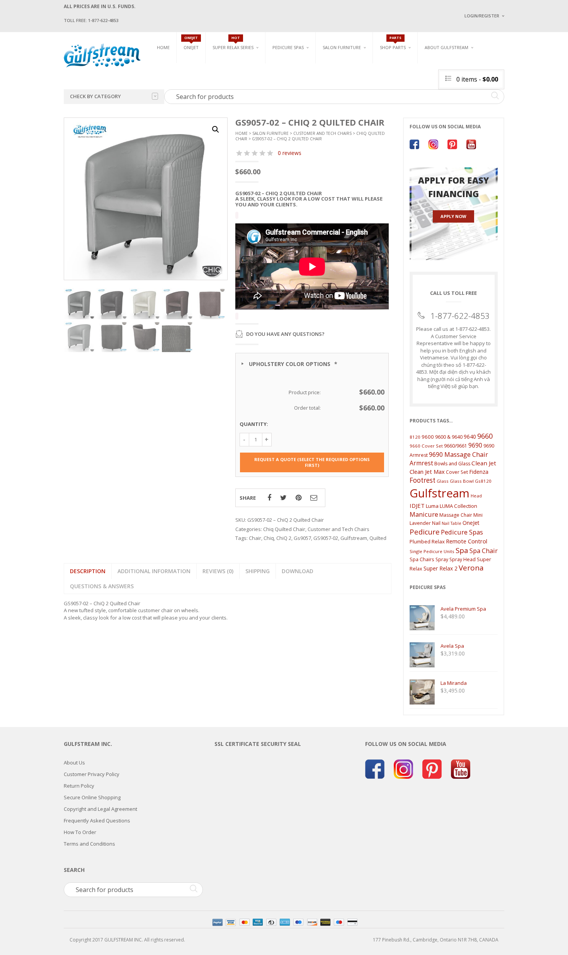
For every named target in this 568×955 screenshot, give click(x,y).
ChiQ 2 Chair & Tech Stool (507, 99)
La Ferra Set (491, 81)
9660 (485, 436)
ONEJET (191, 47)
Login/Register (481, 16)
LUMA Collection (458, 505)
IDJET (417, 505)
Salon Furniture (342, 47)
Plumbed (420, 541)
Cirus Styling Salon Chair (353, 81)
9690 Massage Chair (458, 454)
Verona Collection (423, 64)
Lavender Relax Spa (235, 73)
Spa (462, 550)
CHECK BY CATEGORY (95, 96)
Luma (432, 505)
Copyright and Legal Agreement (100, 808)
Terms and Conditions (89, 843)
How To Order (80, 832)
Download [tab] (297, 571)
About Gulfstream (446, 47)
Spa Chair (483, 550)
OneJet (471, 522)
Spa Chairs (422, 559)
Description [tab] (87, 571)
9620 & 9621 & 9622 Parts (407, 109)
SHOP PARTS (393, 47)
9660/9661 (455, 446)
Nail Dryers (413, 112)
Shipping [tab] (257, 571)
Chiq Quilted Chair (499, 90)
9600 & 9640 (449, 437)
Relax (438, 541)
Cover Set (457, 472)
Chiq (269, 538)
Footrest (422, 480)
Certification (449, 111)
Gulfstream (353, 538)
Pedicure (425, 531)
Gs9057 (302, 538)
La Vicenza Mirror (343, 108)
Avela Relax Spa (230, 64)
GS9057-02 (325, 538)
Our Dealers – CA (520, 90)
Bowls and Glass (399, 64)
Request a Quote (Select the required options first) (312, 462)
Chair (255, 538)
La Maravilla (287, 112)
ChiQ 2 (283, 538)
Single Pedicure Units (300, 64)
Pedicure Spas (288, 47)
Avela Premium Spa (294, 85)
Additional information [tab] (153, 571)
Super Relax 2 (440, 568)
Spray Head (462, 559)
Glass (443, 481)
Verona (471, 568)
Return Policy (79, 785)
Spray (441, 559)
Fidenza (478, 471)
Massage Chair (455, 515)
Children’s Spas (369, 64)
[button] (216, 129)
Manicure (424, 514)
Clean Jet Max (427, 471)
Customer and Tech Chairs (502, 66)
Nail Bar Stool (495, 108)
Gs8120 (483, 481)
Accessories (393, 73)
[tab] (217, 571)
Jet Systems (393, 82)
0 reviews (289, 153)
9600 (428, 436)
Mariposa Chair (367, 85)
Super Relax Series (233, 47)
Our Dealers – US (520, 79)
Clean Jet (483, 463)
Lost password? (480, 112)
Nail (436, 523)
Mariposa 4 (362, 76)
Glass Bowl (462, 481)
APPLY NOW (453, 216)
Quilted (377, 538)
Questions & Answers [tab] (102, 586)
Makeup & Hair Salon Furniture (349, 66)
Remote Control (466, 541)
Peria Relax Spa (230, 109)
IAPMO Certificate (521, 112)
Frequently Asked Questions (97, 820)
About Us (74, 762)
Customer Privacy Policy (91, 774)
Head (476, 496)
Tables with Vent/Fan (424, 76)
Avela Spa (283, 76)
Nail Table (451, 523)
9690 (475, 445)
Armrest (421, 463)
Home (163, 47)
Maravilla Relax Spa (235, 82)
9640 (470, 436)
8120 (415, 437)
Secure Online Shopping (92, 797)
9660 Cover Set (426, 446)
